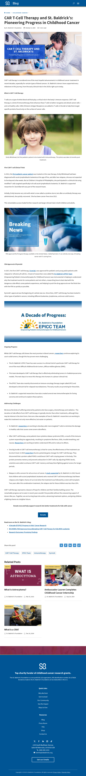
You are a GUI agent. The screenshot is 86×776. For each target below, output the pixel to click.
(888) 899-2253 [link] (44, 750)
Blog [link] (43, 720)
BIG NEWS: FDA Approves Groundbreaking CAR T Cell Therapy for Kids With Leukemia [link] (39, 529)
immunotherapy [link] (40, 553)
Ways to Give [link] (43, 707)
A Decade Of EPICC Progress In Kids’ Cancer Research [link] (27, 525)
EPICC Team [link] (26, 553)
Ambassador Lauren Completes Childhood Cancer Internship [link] (60, 591)
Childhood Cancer (53, 567)
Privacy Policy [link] (57, 772)
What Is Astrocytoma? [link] (15, 589)
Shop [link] (43, 730)
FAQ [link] (43, 727)
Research (9, 607)
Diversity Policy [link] (66, 772)
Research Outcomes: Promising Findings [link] (23, 532)
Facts (7, 567)
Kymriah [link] (52, 553)
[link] (12, 3)
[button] (78, 3)
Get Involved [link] (43, 697)
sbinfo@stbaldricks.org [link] (44, 753)
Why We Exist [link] (43, 693)
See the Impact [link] (43, 704)
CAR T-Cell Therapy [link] (12, 553)
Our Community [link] (43, 700)
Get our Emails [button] (43, 759)
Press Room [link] (43, 723)
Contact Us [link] (43, 734)
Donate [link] (43, 515)
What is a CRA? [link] (11, 629)
